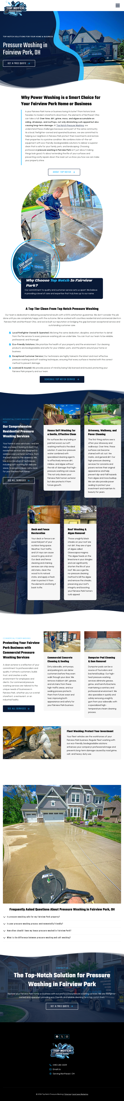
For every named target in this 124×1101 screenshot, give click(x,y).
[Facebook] (57, 1036)
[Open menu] (117, 5)
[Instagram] (67, 1036)
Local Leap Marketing (80, 1094)
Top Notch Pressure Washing (70, 125)
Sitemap (68, 1094)
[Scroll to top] (117, 1091)
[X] (62, 1036)
